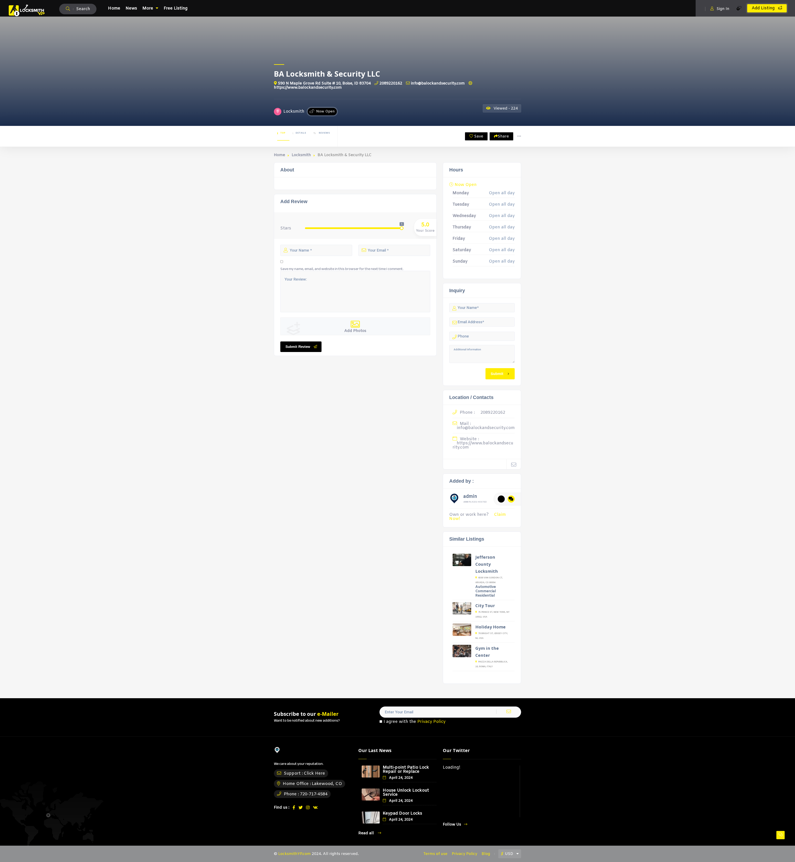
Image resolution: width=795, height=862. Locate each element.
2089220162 (390, 83)
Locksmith (301, 155)
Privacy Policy (431, 722)
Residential (485, 595)
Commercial (485, 591)
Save (478, 136)
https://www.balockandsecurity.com (483, 445)
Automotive (485, 587)
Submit (497, 373)
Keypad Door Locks (402, 813)
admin (470, 497)
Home (114, 8)
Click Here (314, 773)
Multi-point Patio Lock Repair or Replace (406, 769)
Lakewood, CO (327, 784)
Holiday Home (490, 627)
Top (282, 133)
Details (301, 133)
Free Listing (176, 8)
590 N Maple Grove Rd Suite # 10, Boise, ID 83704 (324, 83)
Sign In (723, 9)
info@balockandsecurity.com (438, 83)
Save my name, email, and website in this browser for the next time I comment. (342, 269)
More (147, 8)
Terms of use (435, 853)
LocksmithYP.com (294, 853)
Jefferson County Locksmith (486, 564)
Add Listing (764, 8)
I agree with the (415, 722)
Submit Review (297, 347)
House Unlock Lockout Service (406, 792)
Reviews (324, 133)
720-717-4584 (314, 794)
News (131, 8)
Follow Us (452, 824)
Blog (486, 853)
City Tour (485, 605)
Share (503, 136)
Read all (366, 833)
